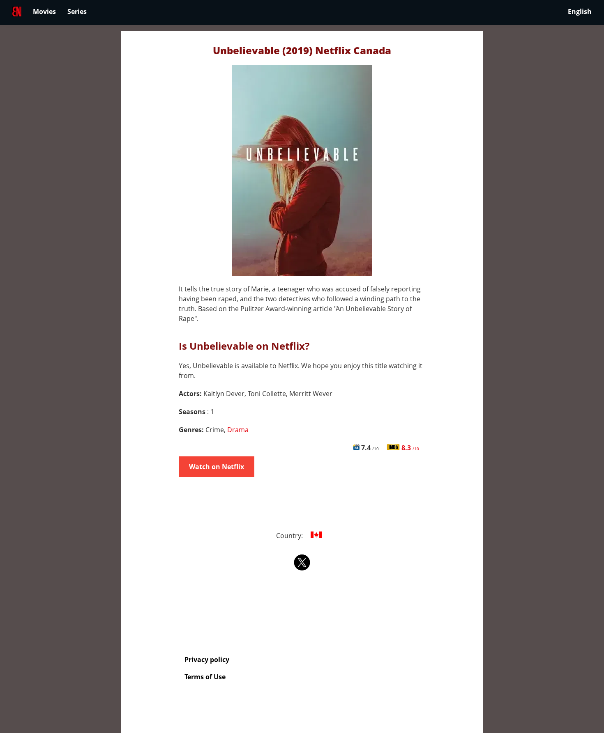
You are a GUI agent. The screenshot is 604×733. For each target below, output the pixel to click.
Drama (238, 429)
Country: (290, 535)
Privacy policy (206, 659)
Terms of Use (205, 676)
